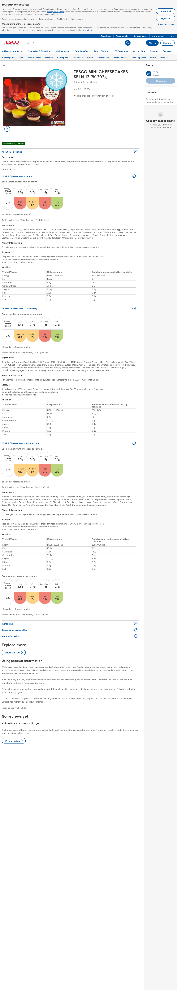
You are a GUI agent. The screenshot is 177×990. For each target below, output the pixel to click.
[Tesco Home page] (10, 43)
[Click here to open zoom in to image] (7, 129)
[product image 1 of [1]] (34, 101)
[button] (105, 36)
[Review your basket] (148, 73)
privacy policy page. (55, 11)
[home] (4, 64)
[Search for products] (128, 43)
